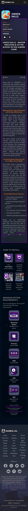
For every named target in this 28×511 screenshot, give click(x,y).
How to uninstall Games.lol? (14, 414)
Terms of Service (9, 500)
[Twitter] (17, 466)
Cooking (5, 456)
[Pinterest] (14, 471)
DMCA (10, 503)
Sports (23, 452)
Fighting (14, 438)
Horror (14, 445)
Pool (14, 456)
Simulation (23, 450)
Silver (23, 447)
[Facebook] (6, 466)
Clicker (5, 453)
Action (5, 435)
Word (23, 458)
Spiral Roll (14, 234)
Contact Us (16, 503)
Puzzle (23, 435)
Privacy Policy (19, 500)
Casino (5, 448)
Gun (14, 443)
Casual (5, 451)
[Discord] (8, 471)
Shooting (22, 445)
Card (5, 445)
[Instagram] (11, 466)
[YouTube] (22, 466)
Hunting (14, 448)
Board (5, 443)
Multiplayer (14, 453)
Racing (23, 438)
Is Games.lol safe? (14, 405)
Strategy (22, 455)
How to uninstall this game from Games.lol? (14, 409)
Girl (14, 440)
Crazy (14, 435)
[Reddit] (20, 471)
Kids (14, 451)
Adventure (5, 438)
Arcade (5, 440)
